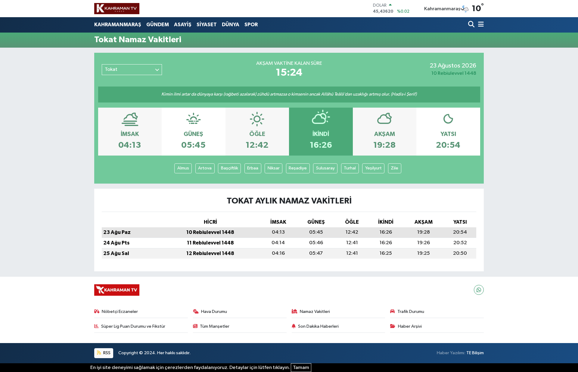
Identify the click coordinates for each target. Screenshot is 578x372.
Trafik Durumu (410, 311)
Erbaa (252, 168)
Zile (394, 168)
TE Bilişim (475, 353)
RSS (106, 353)
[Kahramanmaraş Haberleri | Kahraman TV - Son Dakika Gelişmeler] (116, 8)
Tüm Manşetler (214, 326)
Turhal (350, 168)
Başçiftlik (229, 168)
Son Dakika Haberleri (318, 326)
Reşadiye (298, 168)
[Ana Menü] (480, 24)
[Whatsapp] (479, 290)
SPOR (251, 24)
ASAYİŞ (182, 24)
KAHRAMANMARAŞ (117, 24)
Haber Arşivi (410, 326)
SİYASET (207, 24)
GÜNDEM (157, 24)
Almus (183, 168)
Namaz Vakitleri (315, 311)
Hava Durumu (214, 311)
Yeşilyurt (373, 168)
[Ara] (472, 24)
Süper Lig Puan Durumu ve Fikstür (133, 326)
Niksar (274, 168)
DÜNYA (230, 24)
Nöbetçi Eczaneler (120, 311)
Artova (205, 168)
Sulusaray (325, 168)
